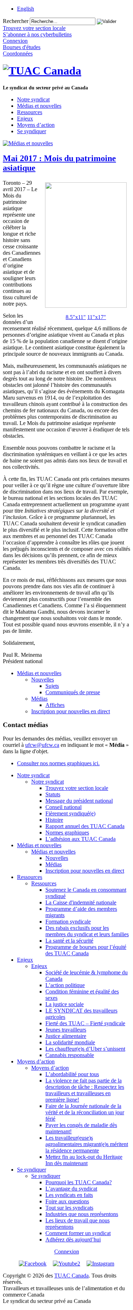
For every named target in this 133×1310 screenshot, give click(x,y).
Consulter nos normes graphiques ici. (58, 763)
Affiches (55, 705)
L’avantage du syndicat (71, 1189)
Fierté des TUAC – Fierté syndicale (85, 1023)
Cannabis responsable (69, 1055)
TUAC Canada (71, 1276)
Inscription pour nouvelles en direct (70, 711)
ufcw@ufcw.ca (42, 745)
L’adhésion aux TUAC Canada (80, 839)
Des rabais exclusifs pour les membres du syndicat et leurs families (87, 931)
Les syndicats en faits (69, 1195)
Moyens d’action (36, 125)
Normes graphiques (67, 833)
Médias (39, 699)
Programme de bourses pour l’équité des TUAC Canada (85, 950)
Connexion (66, 1252)
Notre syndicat (33, 99)
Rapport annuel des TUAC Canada (84, 826)
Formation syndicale (68, 922)
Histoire (54, 820)
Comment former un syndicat (78, 1233)
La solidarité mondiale (70, 1042)
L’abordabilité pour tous (72, 1074)
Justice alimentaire (65, 1036)
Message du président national (79, 801)
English (25, 9)
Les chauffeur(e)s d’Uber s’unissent (85, 1049)
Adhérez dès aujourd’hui (73, 1240)
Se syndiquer (31, 131)
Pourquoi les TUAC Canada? (78, 1182)
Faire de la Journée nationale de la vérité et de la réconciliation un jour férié (84, 1112)
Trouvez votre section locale (76, 788)
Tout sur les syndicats (69, 1208)
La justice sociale (64, 1004)
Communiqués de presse (72, 692)
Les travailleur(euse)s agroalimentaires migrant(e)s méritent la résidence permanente (86, 1144)
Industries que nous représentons (81, 1214)
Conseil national (63, 807)
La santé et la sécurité (69, 941)
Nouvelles (42, 680)
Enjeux (25, 119)
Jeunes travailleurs (65, 1030)
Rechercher (15, 21)
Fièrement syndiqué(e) (70, 813)
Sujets (52, 686)
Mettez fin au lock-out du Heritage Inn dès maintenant (83, 1160)
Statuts (52, 794)
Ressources (29, 112)
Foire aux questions (67, 1201)
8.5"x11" (76, 317)
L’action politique (65, 985)
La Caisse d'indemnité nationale (80, 902)
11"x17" (96, 317)
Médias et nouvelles (39, 106)
